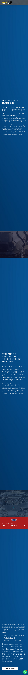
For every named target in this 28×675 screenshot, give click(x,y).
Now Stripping (19, 626)
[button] (24, 2)
